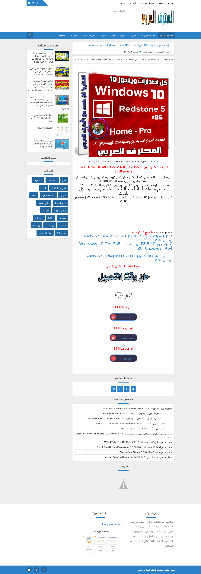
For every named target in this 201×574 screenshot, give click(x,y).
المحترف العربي (144, 569)
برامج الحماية (60, 202)
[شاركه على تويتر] (133, 389)
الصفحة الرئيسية (166, 35)
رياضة (50, 217)
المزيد (75, 35)
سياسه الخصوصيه (166, 3)
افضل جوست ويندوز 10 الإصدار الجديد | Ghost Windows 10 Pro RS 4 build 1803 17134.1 (42, 57)
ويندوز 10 (50, 225)
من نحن (122, 3)
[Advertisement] (76, 19)
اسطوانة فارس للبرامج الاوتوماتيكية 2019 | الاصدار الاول (41, 117)
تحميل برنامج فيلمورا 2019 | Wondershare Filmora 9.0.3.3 (146, 451)
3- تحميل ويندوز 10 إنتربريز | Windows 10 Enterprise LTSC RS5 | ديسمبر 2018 (128, 257)
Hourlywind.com (45, 127)
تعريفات (103, 35)
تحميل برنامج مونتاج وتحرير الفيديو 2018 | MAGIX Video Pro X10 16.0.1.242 (138, 441)
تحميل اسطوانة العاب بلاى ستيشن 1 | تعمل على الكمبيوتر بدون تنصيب (41, 71)
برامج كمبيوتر (60, 210)
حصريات (62, 217)
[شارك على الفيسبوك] (126, 389)
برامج (134, 35)
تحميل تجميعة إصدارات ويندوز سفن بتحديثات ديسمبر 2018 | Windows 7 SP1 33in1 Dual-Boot (130, 418)
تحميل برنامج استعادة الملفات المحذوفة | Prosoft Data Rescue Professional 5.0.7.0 (134, 446)
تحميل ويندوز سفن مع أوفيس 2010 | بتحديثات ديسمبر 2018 (146, 428)
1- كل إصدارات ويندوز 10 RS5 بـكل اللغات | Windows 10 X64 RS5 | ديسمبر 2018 (127, 237)
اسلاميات (61, 35)
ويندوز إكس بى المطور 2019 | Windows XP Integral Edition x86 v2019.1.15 (137, 408)
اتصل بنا (133, 3)
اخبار (64, 180)
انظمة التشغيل (149, 35)
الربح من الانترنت (88, 35)
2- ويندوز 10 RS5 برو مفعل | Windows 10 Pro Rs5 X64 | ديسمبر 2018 (125, 245)
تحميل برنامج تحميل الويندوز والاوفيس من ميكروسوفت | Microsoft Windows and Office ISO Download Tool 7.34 (123, 435)
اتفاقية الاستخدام (147, 3)
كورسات (38, 217)
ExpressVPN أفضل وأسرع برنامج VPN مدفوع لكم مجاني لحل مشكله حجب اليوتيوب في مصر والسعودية (40, 85)
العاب (113, 35)
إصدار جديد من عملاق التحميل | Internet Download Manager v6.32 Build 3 (138, 457)
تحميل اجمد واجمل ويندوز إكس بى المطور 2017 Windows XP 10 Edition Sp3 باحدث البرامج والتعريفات (49, 102)
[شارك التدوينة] (120, 389)
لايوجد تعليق (147, 52)
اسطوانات (52, 180)
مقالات (62, 225)
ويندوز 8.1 (61, 232)
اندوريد (122, 35)
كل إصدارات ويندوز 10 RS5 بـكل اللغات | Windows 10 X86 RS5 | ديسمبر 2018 (130, 45)
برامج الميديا (44, 202)
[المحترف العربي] (157, 26)
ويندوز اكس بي (45, 232)
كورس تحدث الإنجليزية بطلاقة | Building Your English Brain (43, 143)
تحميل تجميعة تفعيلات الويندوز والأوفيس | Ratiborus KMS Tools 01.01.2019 (137, 413)
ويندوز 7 (36, 225)
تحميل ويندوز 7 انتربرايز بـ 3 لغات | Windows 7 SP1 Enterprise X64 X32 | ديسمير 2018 (133, 423)
